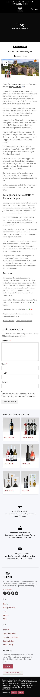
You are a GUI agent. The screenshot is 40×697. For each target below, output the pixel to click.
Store (5, 619)
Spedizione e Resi (9, 633)
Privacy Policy (8, 641)
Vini (4, 611)
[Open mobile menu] (2, 9)
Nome (4, 364)
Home (13, 29)
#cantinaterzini (8, 321)
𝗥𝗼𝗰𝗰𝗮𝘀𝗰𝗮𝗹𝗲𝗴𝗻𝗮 (18, 84)
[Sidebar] (2, 211)
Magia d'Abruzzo (22, 29)
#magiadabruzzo (15, 87)
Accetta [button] (14, 692)
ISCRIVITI (8, 666)
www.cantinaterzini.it (24, 321)
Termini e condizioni (11, 637)
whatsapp (11, 558)
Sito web (4, 382)
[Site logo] (20, 9)
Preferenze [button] (6, 692)
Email (4, 373)
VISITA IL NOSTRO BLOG (13, 672)
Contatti (6, 630)
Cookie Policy (8, 645)
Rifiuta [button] (21, 692)
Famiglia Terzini (9, 608)
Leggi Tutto (6, 689)
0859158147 (28, 558)
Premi (5, 615)
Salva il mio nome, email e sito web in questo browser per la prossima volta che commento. (18, 395)
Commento (6, 341)
